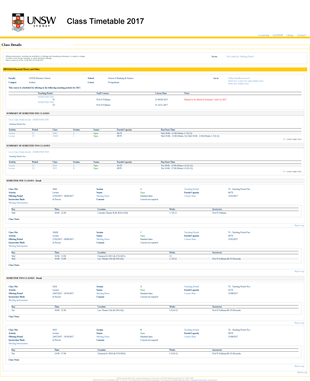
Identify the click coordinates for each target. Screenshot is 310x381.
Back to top (299, 225)
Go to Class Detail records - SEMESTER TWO (29, 152)
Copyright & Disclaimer (199, 380)
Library (289, 35)
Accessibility (212, 380)
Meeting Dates (103, 196)
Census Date (190, 196)
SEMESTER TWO (46, 102)
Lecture (12, 133)
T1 (33, 133)
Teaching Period (191, 189)
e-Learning (263, 35)
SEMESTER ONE (46, 97)
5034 (55, 165)
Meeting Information (18, 203)
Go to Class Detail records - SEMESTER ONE (29, 119)
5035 (55, 168)
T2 (33, 165)
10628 (55, 136)
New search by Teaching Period (240, 56)
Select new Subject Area (238, 83)
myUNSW (278, 35)
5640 (55, 133)
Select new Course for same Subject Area (245, 81)
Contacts (301, 35)
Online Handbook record (238, 78)
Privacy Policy (185, 380)
